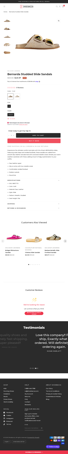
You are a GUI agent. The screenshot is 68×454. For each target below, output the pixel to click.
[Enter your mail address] (41, 428)
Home (5, 11)
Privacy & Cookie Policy (54, 394)
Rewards (28, 404)
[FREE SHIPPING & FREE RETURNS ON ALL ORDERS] (33, 1)
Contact (27, 402)
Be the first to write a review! (34, 313)
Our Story (49, 388)
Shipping (11, 203)
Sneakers (7, 394)
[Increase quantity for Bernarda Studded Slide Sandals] (13, 135)
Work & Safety (8, 402)
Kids (5, 388)
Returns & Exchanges (16, 208)
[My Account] (59, 6)
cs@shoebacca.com (32, 391)
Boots (6, 396)
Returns (27, 396)
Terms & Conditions (52, 391)
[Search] (56, 6)
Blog (47, 399)
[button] (34, 452)
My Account (29, 394)
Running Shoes (9, 391)
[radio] (10, 96)
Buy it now (34, 141)
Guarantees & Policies (53, 396)
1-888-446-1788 (30, 388)
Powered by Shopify (33, 437)
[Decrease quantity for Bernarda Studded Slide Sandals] (9, 135)
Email (26, 424)
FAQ (26, 399)
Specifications (13, 180)
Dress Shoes (8, 399)
